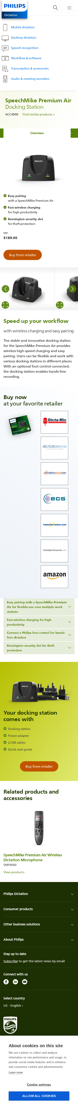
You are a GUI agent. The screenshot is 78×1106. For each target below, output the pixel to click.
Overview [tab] (37, 133)
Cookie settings (39, 1084)
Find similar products (37, 114)
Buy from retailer (22, 255)
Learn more (16, 1072)
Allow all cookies (39, 1096)
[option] (27, 288)
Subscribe (10, 961)
